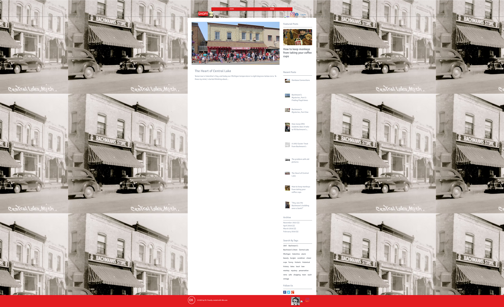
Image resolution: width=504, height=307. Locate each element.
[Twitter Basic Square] (288, 292)
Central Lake (304, 250)
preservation (304, 270)
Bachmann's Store (290, 250)
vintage (286, 279)
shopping (297, 275)
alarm (303, 254)
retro (285, 275)
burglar (293, 258)
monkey (286, 270)
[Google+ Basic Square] (292, 292)
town (304, 275)
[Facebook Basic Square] (284, 292)
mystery (294, 270)
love (302, 266)
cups (285, 262)
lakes (292, 266)
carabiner (301, 258)
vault (310, 275)
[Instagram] (292, 14)
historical (306, 262)
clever (308, 258)
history (286, 266)
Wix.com (224, 300)
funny (290, 262)
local (298, 266)
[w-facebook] (302, 302)
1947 (285, 246)
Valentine (296, 254)
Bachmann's (293, 246)
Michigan (287, 254)
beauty (286, 258)
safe (290, 275)
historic (298, 262)
